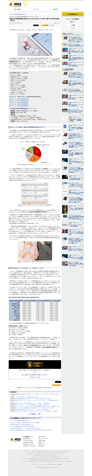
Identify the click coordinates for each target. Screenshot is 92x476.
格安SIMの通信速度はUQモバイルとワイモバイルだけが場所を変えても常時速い (32, 398)
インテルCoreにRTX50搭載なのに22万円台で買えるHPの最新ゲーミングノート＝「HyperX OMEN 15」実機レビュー (75, 200)
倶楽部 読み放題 (42, 440)
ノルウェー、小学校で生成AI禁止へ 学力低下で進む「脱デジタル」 (76, 209)
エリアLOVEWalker (29, 461)
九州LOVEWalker (55, 461)
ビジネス (30, 451)
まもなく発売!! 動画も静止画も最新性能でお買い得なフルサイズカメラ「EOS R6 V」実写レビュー (76, 218)
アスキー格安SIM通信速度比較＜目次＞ (20, 420)
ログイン (35, 372)
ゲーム (63, 451)
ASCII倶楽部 (15, 4)
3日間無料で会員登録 (34, 377)
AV (49, 451)
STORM (63, 452)
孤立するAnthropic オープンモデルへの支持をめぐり (75, 65)
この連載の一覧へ (34, 414)
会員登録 (73, 25)
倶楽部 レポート (42, 442)
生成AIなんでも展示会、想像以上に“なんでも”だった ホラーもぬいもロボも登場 (76, 264)
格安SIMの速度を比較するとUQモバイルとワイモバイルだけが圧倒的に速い (31, 409)
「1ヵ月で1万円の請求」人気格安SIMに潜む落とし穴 (26, 397)
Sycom (48, 452)
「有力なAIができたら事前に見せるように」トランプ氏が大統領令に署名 (76, 233)
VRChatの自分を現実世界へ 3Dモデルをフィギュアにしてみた (76, 46)
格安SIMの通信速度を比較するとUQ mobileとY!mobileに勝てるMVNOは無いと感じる (31, 430)
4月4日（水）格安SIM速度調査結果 (19, 102)
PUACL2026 (61, 458)
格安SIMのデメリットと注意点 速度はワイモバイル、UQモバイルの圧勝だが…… (32, 403)
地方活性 (54, 458)
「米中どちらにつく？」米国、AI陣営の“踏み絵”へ (76, 98)
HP (60, 452)
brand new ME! (51, 455)
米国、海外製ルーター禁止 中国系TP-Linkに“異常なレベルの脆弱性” (76, 52)
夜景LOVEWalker (49, 461)
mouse (31, 452)
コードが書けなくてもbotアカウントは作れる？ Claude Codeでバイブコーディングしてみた (75, 185)
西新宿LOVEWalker (42, 461)
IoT (27, 451)
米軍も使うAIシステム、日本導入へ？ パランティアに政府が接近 (76, 258)
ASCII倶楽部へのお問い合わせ (29, 446)
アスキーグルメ (38, 458)
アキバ (51, 451)
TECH (33, 451)
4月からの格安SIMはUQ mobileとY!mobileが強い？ (22, 426)
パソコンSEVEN (56, 452)
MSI (35, 455)
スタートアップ (58, 451)
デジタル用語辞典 (44, 459)
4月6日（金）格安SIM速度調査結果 (19, 105)
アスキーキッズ (25, 458)
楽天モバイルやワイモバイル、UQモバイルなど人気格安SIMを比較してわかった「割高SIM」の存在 (37, 406)
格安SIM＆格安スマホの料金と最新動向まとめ (21, 424)
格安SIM (29, 458)
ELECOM (38, 452)
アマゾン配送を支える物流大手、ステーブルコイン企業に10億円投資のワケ (76, 128)
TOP (24, 451)
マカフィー (34, 452)
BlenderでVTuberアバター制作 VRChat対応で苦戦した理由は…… (76, 112)
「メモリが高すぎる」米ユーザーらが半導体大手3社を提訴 (76, 179)
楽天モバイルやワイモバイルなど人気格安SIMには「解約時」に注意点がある (31, 404)
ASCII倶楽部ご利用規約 (28, 442)
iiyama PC (42, 452)
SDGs (58, 458)
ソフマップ (47, 455)
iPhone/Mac (40, 451)
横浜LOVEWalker (36, 461)
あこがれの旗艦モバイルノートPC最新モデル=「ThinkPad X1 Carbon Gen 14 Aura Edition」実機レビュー (75, 136)
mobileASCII (50, 459)
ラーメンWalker (22, 461)
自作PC (47, 451)
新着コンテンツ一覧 (43, 438)
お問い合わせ (54, 464)
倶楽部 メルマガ (42, 444)
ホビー (44, 451)
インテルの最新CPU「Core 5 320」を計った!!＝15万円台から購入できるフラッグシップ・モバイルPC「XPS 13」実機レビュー (76, 40)
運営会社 (48, 464)
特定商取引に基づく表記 (28, 444)
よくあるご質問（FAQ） (28, 440)
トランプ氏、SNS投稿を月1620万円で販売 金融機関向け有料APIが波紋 (75, 154)
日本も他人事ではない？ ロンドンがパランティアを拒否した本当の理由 (76, 162)
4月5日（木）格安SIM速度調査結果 (19, 104)
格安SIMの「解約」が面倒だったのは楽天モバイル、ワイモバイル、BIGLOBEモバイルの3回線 (35, 411)
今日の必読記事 (33, 459)
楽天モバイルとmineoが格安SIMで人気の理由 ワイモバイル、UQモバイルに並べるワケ (34, 407)
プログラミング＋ (50, 458)
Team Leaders (43, 458)
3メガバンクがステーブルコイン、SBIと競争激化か (75, 225)
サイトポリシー (33, 464)
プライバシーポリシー (41, 464)
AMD (45, 452)
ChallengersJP (66, 458)
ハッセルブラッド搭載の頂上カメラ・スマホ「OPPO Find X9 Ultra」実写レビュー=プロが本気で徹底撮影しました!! (76, 145)
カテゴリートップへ (56, 385)
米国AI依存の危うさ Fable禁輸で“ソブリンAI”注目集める (75, 193)
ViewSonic (42, 455)
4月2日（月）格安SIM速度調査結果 (19, 99)
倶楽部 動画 (41, 446)
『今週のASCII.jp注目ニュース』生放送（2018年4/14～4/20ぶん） (26, 428)
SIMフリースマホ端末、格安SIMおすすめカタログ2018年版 (24, 422)
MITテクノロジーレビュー (57, 459)
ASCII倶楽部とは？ (72, 14)
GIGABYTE (38, 455)
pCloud (56, 455)
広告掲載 (59, 464)
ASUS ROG (51, 452)
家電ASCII (33, 458)
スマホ (54, 451)
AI (25, 451)
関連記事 (37, 138)
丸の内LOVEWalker (62, 461)
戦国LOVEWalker (69, 461)
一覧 (40, 25)
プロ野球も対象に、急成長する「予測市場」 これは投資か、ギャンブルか (76, 120)
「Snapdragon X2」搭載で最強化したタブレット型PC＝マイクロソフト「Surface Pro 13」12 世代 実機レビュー (75, 170)
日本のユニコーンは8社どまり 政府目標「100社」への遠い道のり (75, 250)
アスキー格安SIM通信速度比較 (17, 14)
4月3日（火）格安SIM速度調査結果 (19, 100)
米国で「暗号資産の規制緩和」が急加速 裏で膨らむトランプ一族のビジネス (76, 59)
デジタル (36, 451)
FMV (28, 452)
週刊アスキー (38, 459)
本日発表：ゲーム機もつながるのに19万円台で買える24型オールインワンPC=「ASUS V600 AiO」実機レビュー (76, 241)
